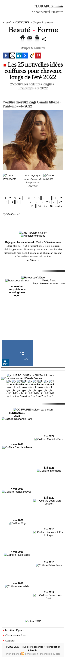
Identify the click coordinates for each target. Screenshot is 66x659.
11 (55, 198)
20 (48, 202)
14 (11, 202)
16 (23, 202)
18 (35, 202)
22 (60, 202)
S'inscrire (57, 11)
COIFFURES (22, 22)
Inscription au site (50, 654)
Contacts (10, 640)
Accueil (7, 22)
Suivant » (56, 206)
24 (39, 206)
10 (48, 198)
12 (60, 198)
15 (18, 202)
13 (5, 202)
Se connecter (40, 11)
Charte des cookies (15, 635)
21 (54, 202)
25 (45, 206)
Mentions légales (14, 630)
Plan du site (12, 654)
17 (29, 202)
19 (41, 202)
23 (32, 206)
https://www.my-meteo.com (49, 283)
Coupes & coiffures (43, 22)
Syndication (31, 654)
